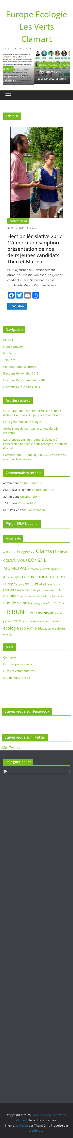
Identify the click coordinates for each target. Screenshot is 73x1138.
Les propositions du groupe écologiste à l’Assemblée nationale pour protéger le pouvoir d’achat (35, 443)
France (20, 584)
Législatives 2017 (18, 220)
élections (59, 628)
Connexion (10, 657)
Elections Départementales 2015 (25, 380)
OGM (33, 589)
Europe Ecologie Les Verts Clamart (36, 26)
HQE (49, 584)
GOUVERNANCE (36, 584)
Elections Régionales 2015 (20, 373)
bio (14, 551)
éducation (44, 628)
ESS (63, 577)
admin (38, 78)
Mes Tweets (11, 747)
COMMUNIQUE (15, 559)
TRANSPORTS (52, 602)
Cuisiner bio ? (29, 496)
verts (16, 620)
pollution (11, 595)
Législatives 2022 (24, 64)
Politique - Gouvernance (52, 64)
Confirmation (36, 510)
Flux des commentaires (19, 670)
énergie (7, 634)
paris (40, 589)
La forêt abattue (31, 483)
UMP (30, 612)
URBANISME (44, 612)
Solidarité (57, 596)
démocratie (35, 568)
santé (36, 596)
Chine (32, 551)
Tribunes (9, 359)
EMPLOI (19, 576)
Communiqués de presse (20, 366)
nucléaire (23, 589)
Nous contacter (13, 346)
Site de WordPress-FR (17, 677)
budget (22, 551)
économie (28, 627)
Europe (9, 583)
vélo (58, 620)
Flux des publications (17, 664)
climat (62, 551)
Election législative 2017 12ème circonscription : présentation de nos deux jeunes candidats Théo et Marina (34, 248)
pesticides (49, 589)
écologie (11, 627)
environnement (43, 576)
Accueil (8, 339)
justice (56, 584)
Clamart (46, 550)
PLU (57, 589)
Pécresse (25, 595)
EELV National (27, 523)
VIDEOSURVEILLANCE (33, 620)
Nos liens (9, 353)
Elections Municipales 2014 (21, 386)
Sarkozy (46, 596)
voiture (49, 621)
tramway (34, 603)
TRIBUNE (15, 611)
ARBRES (7, 551)
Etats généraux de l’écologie (22, 421)
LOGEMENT (9, 589)
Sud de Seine (15, 602)
